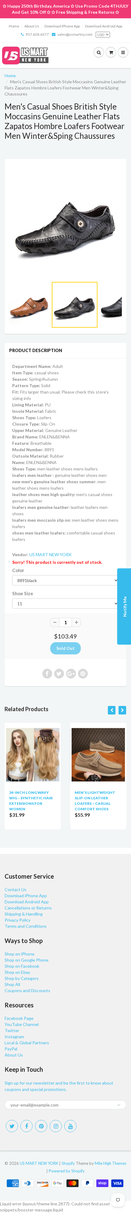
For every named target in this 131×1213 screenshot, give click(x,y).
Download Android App (103, 26)
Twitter (12, 1030)
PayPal (11, 1048)
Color (18, 570)
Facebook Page (19, 1018)
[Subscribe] (119, 1105)
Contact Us (16, 889)
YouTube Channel (22, 1024)
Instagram (14, 1036)
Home (14, 26)
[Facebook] (26, 1126)
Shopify (68, 1163)
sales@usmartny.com (75, 34)
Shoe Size (22, 593)
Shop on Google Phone (26, 960)
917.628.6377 (37, 34)
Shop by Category (22, 978)
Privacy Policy (17, 920)
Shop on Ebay (17, 972)
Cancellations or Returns (28, 907)
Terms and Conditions (26, 926)
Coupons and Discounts (27, 990)
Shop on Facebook (22, 966)
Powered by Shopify (67, 1170)
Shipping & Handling (24, 913)
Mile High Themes (110, 1163)
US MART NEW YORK (50, 554)
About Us (31, 26)
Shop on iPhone (19, 953)
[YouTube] (70, 1126)
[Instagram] (56, 1126)
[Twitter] (12, 1126)
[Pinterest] (41, 1126)
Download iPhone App (62, 26)
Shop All (12, 984)
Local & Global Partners (27, 1042)
